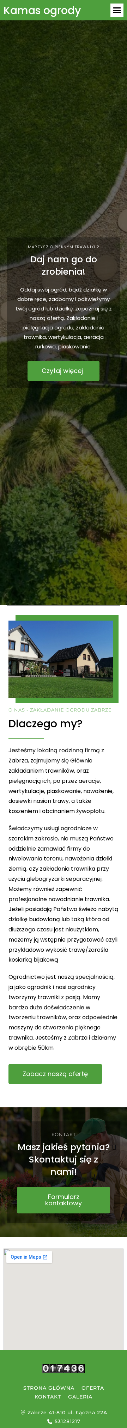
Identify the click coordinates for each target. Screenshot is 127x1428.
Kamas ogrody (42, 10)
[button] (117, 10)
